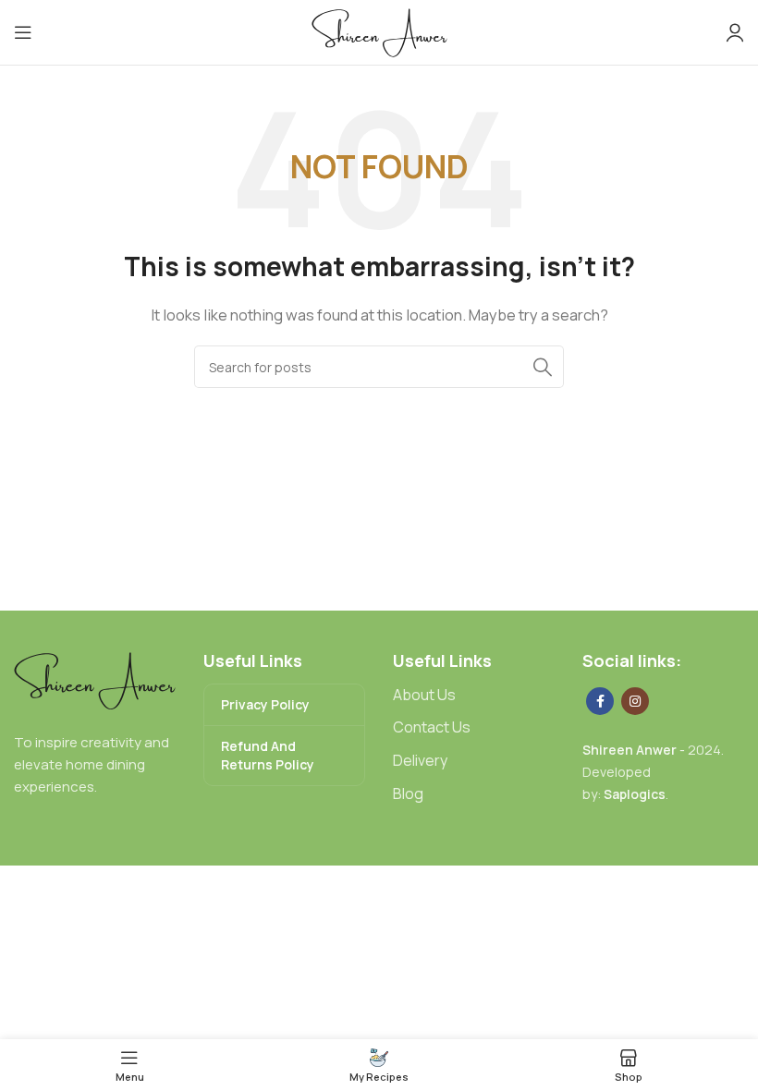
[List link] (474, 696)
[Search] (542, 366)
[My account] (734, 32)
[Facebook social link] (600, 701)
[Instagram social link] (635, 701)
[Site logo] (379, 31)
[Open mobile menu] (23, 32)
